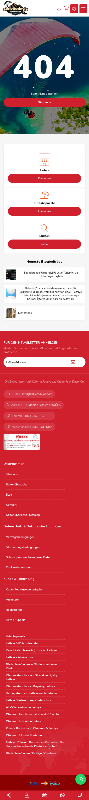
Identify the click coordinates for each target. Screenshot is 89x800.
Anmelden (12, 600)
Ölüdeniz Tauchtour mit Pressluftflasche (32, 714)
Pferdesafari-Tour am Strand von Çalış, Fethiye (32, 677)
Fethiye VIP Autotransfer (22, 643)
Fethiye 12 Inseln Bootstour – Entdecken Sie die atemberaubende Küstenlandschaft (35, 744)
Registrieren (14, 610)
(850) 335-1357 (34, 416)
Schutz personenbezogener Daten (28, 557)
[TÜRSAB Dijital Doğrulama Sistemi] (22, 442)
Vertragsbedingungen (20, 537)
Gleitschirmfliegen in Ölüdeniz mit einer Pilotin (32, 666)
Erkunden (44, 178)
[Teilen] (9, 796)
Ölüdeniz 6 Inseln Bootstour (24, 735)
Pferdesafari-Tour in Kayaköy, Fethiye (30, 686)
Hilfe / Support (15, 620)
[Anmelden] (27, 796)
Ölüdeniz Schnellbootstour (23, 721)
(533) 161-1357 (42, 427)
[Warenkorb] (44, 796)
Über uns (12, 474)
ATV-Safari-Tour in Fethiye (23, 707)
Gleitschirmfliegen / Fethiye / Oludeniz (31, 753)
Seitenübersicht (16, 484)
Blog (9, 495)
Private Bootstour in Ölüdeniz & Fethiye (32, 728)
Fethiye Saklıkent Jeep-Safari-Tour (28, 700)
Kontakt (11, 505)
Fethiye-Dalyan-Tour (19, 657)
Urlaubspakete (15, 636)
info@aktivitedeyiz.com (37, 394)
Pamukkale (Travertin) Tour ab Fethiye (31, 650)
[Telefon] (80, 796)
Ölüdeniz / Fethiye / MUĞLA (42, 405)
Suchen (44, 244)
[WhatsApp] (62, 796)
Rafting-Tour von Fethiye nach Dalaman (32, 693)
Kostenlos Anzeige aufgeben (25, 589)
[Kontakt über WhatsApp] (80, 779)
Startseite (44, 102)
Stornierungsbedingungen (23, 547)
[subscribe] (73, 362)
